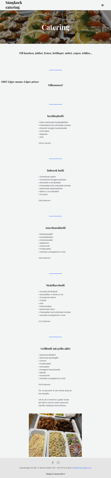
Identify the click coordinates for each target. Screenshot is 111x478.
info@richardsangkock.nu (82, 468)
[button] (102, 5)
